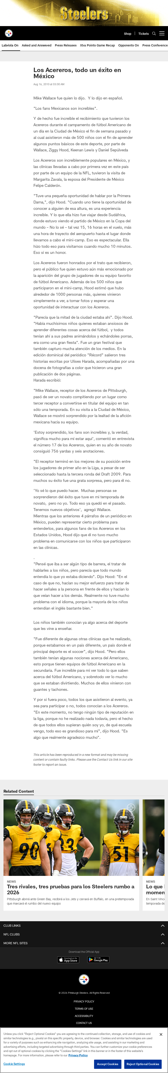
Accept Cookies (107, 1064)
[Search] (154, 33)
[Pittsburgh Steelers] (84, 980)
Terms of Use (84, 1008)
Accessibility (84, 1015)
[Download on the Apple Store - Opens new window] (68, 960)
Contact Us (84, 1022)
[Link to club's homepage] (9, 31)
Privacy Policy (84, 1001)
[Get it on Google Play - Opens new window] (98, 961)
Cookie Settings (14, 1064)
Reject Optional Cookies (143, 1064)
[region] (84, 1050)
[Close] (161, 1034)
